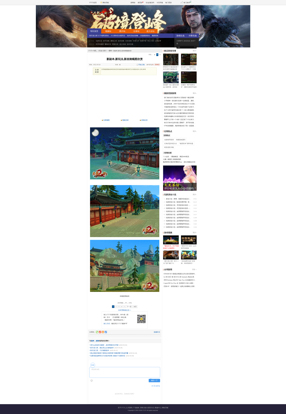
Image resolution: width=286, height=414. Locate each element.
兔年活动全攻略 (132, 35)
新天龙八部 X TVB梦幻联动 (99, 35)
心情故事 (158, 41)
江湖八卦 (136, 41)
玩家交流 (99, 41)
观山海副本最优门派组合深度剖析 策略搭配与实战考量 (109, 353)
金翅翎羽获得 (169, 140)
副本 (92, 341)
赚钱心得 (114, 41)
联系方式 (151, 408)
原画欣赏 (144, 120)
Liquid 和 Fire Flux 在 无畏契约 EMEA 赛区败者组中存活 (183, 283)
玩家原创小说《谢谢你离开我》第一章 (179, 202)
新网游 (133, 2)
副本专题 (130, 44)
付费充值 (193, 36)
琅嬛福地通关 (180, 140)
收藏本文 (157, 332)
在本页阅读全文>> (124, 310)
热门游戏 (187, 2)
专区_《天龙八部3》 (100, 51)
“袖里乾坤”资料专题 (186, 143)
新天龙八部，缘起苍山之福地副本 (102, 348)
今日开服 (160, 2)
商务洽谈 (143, 408)
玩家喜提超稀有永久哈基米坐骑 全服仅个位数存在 (107, 356)
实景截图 (106, 120)
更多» (195, 51)
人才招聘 (129, 408)
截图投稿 (155, 35)
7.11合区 (166, 156)
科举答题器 (100, 44)
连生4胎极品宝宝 (189, 162)
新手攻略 (106, 41)
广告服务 (136, 408)
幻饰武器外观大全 (170, 143)
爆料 (110, 51)
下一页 (129, 307)
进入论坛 (150, 31)
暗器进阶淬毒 (169, 147)
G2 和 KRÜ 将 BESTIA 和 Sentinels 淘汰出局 (179, 277)
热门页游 (168, 2)
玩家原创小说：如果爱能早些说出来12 (179, 211)
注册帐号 (180, 41)
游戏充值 (187, 41)
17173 (90, 51)
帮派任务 (115, 44)
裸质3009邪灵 (184, 156)
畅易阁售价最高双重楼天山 (172, 162)
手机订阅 (141, 65)
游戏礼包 (180, 36)
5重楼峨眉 (174, 156)
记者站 (136, 31)
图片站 (122, 31)
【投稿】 (157, 64)
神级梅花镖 (177, 159)
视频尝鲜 (125, 120)
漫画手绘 (143, 41)
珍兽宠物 (128, 41)
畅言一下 (154, 380)
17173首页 (93, 2)
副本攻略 (121, 41)
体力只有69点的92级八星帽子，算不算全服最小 (180, 122)
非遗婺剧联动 (145, 35)
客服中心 (158, 408)
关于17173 (121, 408)
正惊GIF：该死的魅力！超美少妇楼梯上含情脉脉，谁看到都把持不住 (188, 286)
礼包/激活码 (150, 2)
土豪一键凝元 (167, 159)
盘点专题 (123, 44)
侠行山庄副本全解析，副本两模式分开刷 (104, 345)
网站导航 (106, 2)
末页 (135, 307)
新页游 (140, 2)
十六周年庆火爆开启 (118, 35)
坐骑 (97, 341)
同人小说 (150, 41)
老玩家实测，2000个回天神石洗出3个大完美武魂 (181, 104)
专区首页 (94, 31)
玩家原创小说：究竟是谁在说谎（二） (179, 205)
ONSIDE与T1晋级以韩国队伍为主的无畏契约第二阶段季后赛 (185, 274)
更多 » (194, 269)
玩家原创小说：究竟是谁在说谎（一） (179, 208)
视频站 (108, 31)
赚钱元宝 (108, 44)
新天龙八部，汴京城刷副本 (99, 350)
